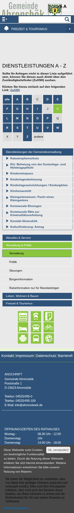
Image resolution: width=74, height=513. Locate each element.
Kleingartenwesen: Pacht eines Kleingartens (32, 198)
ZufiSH (15, 90)
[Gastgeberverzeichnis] (19, 327)
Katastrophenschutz (24, 158)
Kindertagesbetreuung (26, 179)
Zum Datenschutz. (16, 508)
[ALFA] (32, 316)
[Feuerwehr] (32, 327)
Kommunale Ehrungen (26, 206)
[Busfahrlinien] (32, 338)
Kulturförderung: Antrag (27, 226)
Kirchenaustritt (20, 191)
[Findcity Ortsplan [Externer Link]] (45, 338)
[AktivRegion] (45, 327)
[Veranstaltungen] (19, 316)
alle (7, 99)
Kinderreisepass (21, 173)
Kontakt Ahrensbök (23, 221)
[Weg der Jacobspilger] (19, 338)
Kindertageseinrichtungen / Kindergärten (39, 185)
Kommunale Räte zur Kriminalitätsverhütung (26, 213)
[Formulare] (45, 316)
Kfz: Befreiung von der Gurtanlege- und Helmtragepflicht (38, 166)
